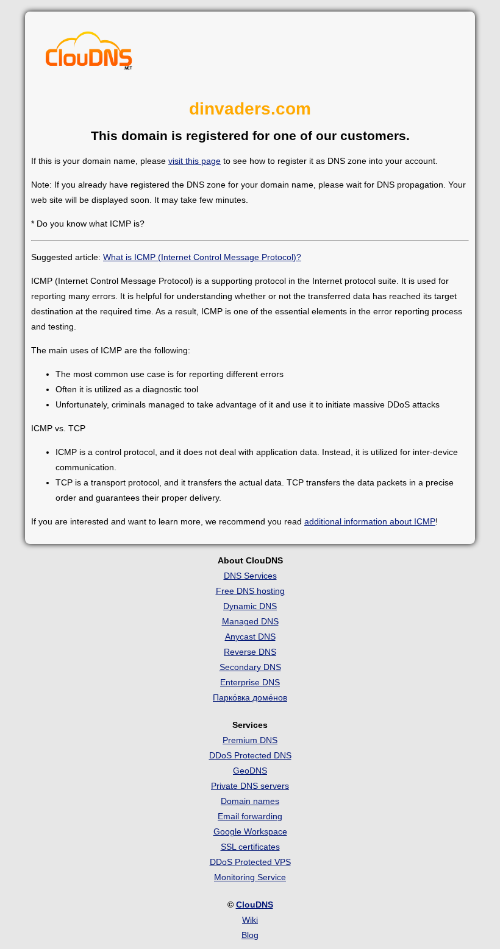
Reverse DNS (250, 652)
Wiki (250, 920)
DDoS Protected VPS (250, 862)
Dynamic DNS (250, 606)
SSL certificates (250, 847)
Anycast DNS (250, 636)
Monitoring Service (250, 877)
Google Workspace (250, 831)
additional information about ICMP (369, 521)
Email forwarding (250, 816)
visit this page (194, 161)
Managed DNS (250, 621)
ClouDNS (254, 904)
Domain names (250, 801)
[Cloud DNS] (89, 53)
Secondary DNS (250, 667)
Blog (250, 935)
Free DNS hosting (250, 591)
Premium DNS (250, 740)
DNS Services (250, 575)
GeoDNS (250, 770)
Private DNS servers (250, 786)
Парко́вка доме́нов (250, 697)
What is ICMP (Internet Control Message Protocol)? (202, 257)
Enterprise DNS (250, 682)
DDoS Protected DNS (250, 755)
